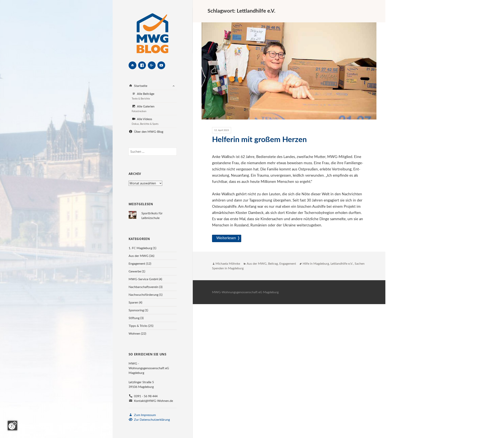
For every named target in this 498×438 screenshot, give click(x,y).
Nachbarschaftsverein (143, 287)
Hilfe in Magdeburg (316, 263)
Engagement (137, 263)
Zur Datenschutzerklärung (151, 419)
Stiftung (134, 318)
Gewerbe (135, 271)
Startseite (140, 85)
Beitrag (273, 263)
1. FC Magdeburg (140, 248)
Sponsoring (136, 310)
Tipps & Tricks (138, 325)
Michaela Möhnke (228, 263)
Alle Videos (145, 121)
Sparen (133, 302)
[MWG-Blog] (152, 30)
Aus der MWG (138, 255)
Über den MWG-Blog (148, 131)
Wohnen (134, 333)
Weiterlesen (226, 238)
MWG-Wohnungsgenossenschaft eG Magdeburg (245, 292)
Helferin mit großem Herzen (259, 140)
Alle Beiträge (143, 96)
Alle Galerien (143, 109)
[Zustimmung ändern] (12, 425)
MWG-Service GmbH (143, 279)
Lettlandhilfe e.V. (342, 263)
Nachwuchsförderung (143, 294)
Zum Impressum (144, 415)
